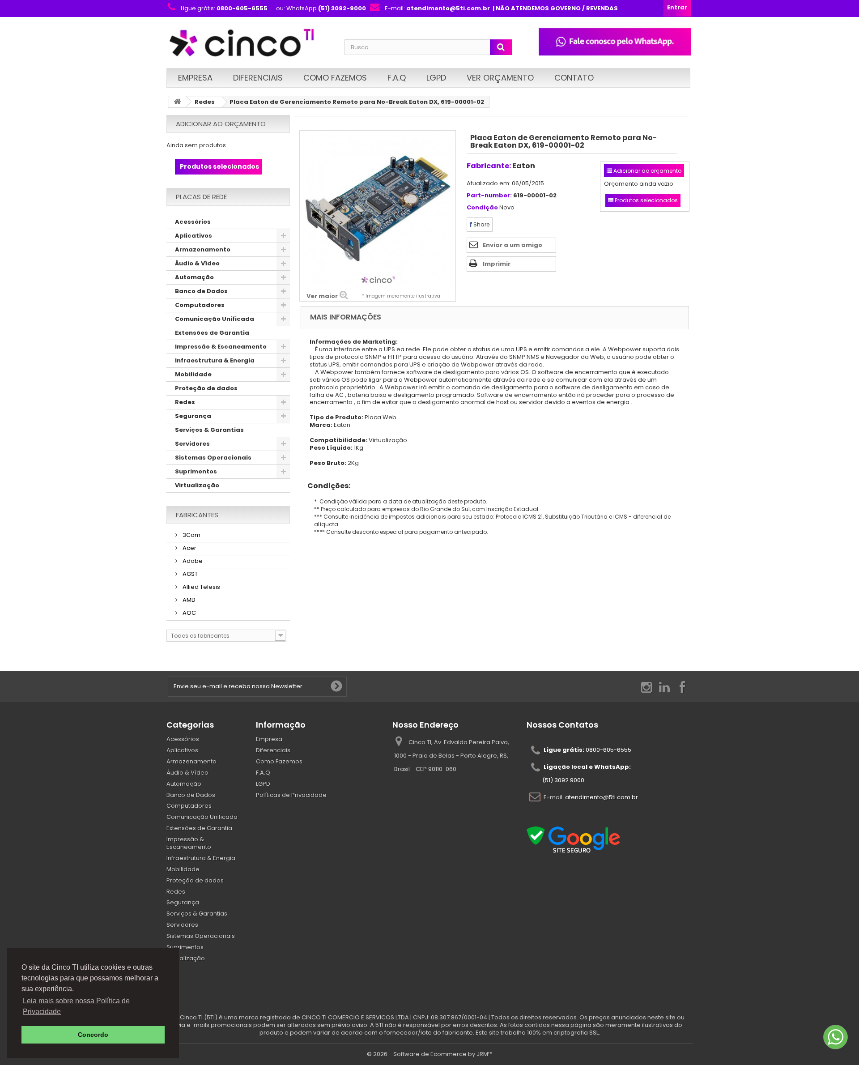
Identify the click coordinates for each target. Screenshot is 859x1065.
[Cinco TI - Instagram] (646, 686)
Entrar (677, 7)
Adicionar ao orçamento (221, 123)
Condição (482, 208)
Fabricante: (489, 166)
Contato (574, 77)
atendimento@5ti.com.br (601, 797)
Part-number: (489, 196)
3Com (190, 535)
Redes (205, 102)
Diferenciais (258, 77)
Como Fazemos (335, 77)
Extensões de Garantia (212, 332)
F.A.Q (396, 77)
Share (480, 224)
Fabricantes (197, 515)
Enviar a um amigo (512, 245)
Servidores (192, 443)
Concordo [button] (93, 1034)
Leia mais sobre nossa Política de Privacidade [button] (76, 1006)
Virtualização (197, 485)
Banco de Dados (201, 291)
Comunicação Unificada (214, 319)
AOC (188, 613)
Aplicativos (193, 235)
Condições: (325, 486)
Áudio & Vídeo (197, 263)
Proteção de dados (206, 388)
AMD (188, 600)
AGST (189, 574)
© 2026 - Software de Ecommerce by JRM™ (430, 1054)
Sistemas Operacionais (213, 457)
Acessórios (193, 221)
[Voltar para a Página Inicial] (177, 101)
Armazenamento (202, 249)
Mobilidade (193, 374)
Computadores (200, 305)
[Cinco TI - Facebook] (682, 686)
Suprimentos (196, 471)
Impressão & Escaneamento (221, 346)
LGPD (436, 77)
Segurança (193, 416)
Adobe (192, 561)
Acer (188, 548)
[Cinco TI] (250, 44)
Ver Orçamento (500, 77)
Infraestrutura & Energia (215, 360)
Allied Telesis (200, 587)
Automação (194, 277)
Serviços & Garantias (209, 430)
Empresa (195, 77)
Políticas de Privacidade (291, 795)
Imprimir (496, 264)
